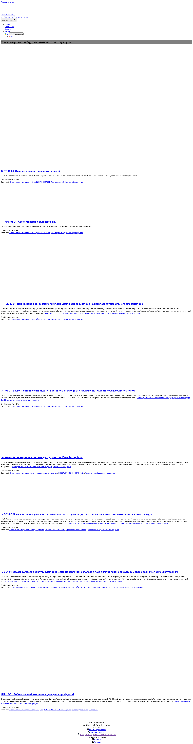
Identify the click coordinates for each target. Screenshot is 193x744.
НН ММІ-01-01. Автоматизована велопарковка (28, 221)
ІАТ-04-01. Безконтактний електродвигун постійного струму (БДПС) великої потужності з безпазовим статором (68, 390)
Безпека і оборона (42, 587)
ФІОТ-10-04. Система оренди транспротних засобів (31, 171)
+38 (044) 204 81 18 (98, 732)
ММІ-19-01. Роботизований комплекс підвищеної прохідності (37, 694)
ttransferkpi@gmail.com (97, 730)
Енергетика (39, 530)
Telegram (97, 742)
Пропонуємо (9, 27)
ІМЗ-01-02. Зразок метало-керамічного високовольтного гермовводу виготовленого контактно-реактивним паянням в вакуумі (77, 514)
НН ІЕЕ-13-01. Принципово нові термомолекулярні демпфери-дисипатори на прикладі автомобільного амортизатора (72, 303)
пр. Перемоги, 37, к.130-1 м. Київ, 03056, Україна (98, 735)
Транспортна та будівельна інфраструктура (67, 182)
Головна (8, 24)
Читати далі (93, 313)
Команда (8, 29)
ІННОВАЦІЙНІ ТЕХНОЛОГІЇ (39, 182)
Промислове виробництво (76, 530)
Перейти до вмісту (8, 2)
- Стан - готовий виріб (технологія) (22, 530)
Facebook (97, 739)
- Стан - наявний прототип (19, 182)
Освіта (81, 473)
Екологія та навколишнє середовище (43, 473)
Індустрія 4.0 (64, 587)
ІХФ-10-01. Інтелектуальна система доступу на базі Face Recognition (42, 457)
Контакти (8, 31)
